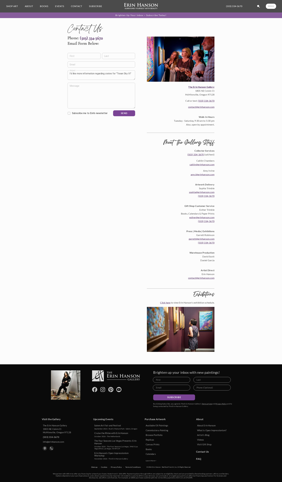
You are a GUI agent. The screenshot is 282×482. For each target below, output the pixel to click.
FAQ (198, 458)
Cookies (104, 467)
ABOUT (29, 6)
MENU (271, 6)
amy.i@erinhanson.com (202, 174)
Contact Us (202, 451)
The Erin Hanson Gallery (201, 86)
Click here (165, 302)
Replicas (150, 439)
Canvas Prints (153, 444)
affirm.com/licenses (109, 478)
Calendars (151, 454)
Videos (200, 439)
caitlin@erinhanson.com (202, 164)
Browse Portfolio (154, 435)
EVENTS (59, 6)
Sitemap (94, 467)
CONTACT (76, 6)
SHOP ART (12, 6)
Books (149, 449)
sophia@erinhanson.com (201, 192)
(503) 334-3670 (234, 6)
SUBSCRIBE (95, 6)
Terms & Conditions (133, 467)
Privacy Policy (221, 404)
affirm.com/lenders (221, 474)
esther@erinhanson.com (201, 217)
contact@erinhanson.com (201, 106)
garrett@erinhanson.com (201, 238)
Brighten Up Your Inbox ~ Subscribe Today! (141, 15)
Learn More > (151, 461)
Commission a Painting (157, 430)
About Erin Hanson (206, 425)
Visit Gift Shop (204, 444)
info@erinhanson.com (53, 441)
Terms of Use (207, 404)
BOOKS (44, 6)
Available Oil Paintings (157, 425)
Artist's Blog (203, 435)
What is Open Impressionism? (211, 430)
